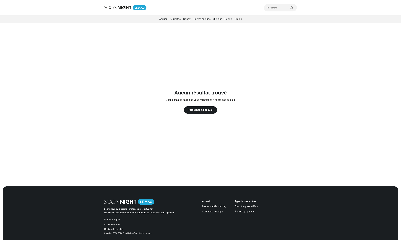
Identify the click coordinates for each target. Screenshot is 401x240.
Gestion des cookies (114, 229)
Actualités (175, 19)
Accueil (163, 19)
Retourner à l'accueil (200, 109)
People (228, 19)
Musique (217, 19)
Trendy (186, 19)
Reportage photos (245, 211)
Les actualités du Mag (214, 206)
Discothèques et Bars (246, 206)
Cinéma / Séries (202, 19)
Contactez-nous (112, 224)
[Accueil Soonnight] (125, 7)
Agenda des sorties (245, 201)
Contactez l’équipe (212, 211)
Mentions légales (112, 219)
